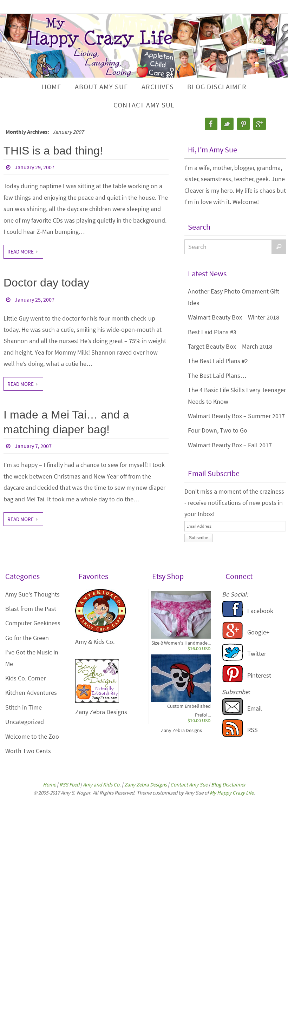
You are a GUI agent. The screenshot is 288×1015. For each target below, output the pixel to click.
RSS (252, 730)
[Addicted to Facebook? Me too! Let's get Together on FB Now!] (232, 616)
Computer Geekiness (32, 623)
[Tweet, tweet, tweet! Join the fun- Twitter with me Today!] (232, 659)
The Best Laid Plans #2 (218, 361)
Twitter (256, 654)
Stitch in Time (23, 707)
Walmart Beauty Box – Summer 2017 (236, 416)
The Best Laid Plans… (217, 375)
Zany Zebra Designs (181, 730)
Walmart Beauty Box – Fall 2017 (230, 445)
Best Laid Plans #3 (212, 332)
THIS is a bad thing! (53, 150)
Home (49, 784)
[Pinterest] (243, 124)
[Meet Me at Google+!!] (232, 637)
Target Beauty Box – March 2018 (230, 346)
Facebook (260, 611)
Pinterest (259, 675)
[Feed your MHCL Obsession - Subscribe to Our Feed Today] (232, 735)
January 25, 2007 (34, 299)
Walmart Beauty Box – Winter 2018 (233, 317)
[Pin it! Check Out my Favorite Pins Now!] (232, 680)
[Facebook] (211, 124)
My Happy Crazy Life (232, 792)
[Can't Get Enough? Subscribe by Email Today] (232, 713)
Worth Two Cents (28, 751)
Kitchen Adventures (31, 692)
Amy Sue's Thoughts (32, 594)
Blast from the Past (30, 609)
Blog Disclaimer (228, 784)
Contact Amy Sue (189, 784)
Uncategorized (24, 722)
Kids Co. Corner (25, 678)
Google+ (258, 632)
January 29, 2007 (34, 167)
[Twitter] (227, 124)
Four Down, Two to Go (217, 430)
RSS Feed (69, 784)
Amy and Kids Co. (102, 784)
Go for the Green (27, 638)
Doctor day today (46, 282)
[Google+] (259, 124)
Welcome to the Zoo (32, 736)
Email (254, 708)
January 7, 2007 (33, 445)
